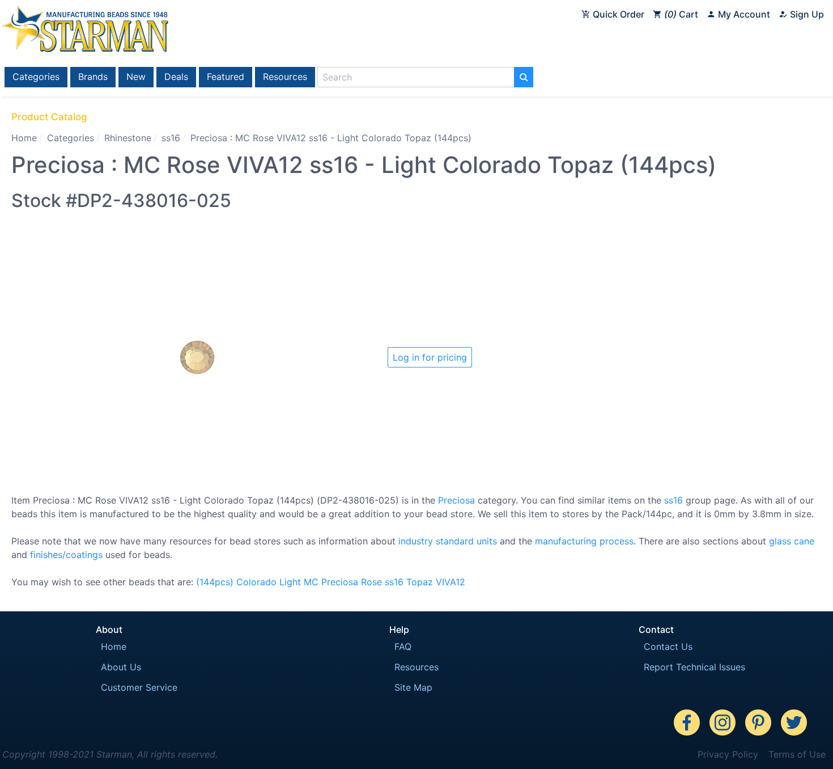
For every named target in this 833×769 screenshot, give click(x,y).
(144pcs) (214, 582)
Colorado (256, 582)
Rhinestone (127, 137)
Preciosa (456, 500)
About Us (121, 667)
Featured (225, 76)
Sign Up (806, 14)
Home (24, 137)
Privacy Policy (728, 754)
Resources (285, 76)
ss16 (171, 137)
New (136, 76)
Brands (93, 76)
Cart (683, 14)
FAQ (402, 646)
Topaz (419, 582)
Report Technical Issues (694, 667)
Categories (36, 76)
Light (290, 582)
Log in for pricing (430, 357)
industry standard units (447, 541)
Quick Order (617, 14)
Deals (176, 76)
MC (311, 582)
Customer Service (139, 687)
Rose (371, 582)
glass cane (791, 541)
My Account (743, 14)
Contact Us (668, 646)
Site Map (413, 687)
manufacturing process (584, 541)
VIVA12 (450, 582)
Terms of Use (797, 754)
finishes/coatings (66, 554)
